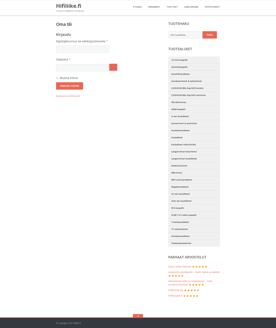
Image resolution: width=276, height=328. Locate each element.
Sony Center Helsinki (179, 266)
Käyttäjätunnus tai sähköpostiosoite (88, 41)
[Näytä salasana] (113, 67)
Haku (210, 34)
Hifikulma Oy (175, 290)
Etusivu (137, 6)
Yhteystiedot (212, 6)
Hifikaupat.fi (175, 295)
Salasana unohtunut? (68, 96)
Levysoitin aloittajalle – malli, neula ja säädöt (194, 272)
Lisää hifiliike (191, 6)
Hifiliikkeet (154, 6)
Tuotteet (172, 6)
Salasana (70, 59)
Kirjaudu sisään (69, 85)
